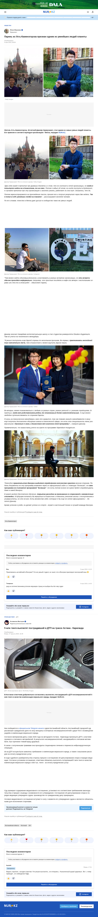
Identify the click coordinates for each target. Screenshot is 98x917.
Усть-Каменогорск (10, 521)
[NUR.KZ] (49, 12)
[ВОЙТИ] (93, 12)
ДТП (17, 617)
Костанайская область (12, 825)
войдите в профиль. (61, 563)
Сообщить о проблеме (68, 906)
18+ (30, 825)
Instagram (85, 607)
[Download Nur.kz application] (49, 4)
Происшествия (9, 617)
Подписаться (85, 808)
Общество (7, 25)
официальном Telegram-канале (31, 728)
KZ (88, 12)
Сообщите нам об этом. (34, 512)
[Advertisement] (49, 114)
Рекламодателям (86, 906)
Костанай (24, 825)
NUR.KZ (62, 132)
